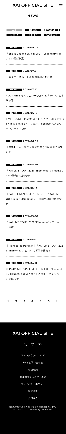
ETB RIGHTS (46, 410)
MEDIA (14, 35)
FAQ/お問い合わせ (33, 362)
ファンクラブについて (33, 355)
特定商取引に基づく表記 (33, 376)
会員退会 (33, 398)
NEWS (33, 30)
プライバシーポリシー (33, 384)
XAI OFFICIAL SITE (33, 5)
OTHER (33, 35)
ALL (14, 30)
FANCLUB (51, 35)
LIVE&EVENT (51, 30)
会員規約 (33, 369)
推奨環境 (33, 391)
